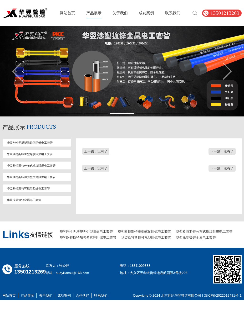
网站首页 (67, 13)
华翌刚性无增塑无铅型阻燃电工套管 (30, 142)
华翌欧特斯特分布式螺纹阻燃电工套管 (31, 165)
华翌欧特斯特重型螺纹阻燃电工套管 (30, 154)
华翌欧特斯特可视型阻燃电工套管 (28, 188)
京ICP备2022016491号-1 (223, 295)
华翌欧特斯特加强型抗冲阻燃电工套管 (31, 177)
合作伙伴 (82, 295)
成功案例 (146, 13)
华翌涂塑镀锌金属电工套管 (24, 200)
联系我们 (172, 13)
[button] (70, 113)
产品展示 (94, 13)
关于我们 (120, 13)
